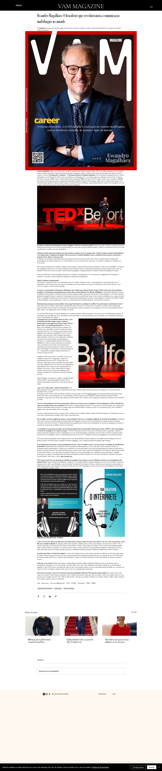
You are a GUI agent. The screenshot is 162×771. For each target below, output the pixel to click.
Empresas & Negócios (45, 588)
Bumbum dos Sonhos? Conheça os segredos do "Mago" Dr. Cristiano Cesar (80, 641)
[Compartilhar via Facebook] (38, 596)
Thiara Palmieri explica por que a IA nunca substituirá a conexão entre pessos (117, 641)
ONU (68, 583)
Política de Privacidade (100, 767)
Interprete (81, 583)
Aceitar (151, 767)
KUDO (73, 583)
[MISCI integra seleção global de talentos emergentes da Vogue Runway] (42, 626)
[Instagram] (46, 694)
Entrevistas (58, 588)
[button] (19, 5)
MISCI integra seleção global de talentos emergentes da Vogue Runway (39, 641)
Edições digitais (69, 588)
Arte (38, 583)
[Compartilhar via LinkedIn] (50, 596)
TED (88, 583)
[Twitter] (44, 694)
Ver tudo (134, 612)
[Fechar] (159, 767)
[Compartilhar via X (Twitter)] (44, 596)
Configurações (138, 767)
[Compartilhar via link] (56, 596)
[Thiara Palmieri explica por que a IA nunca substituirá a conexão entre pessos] (119, 626)
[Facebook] (49, 694)
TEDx (93, 583)
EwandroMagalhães (57, 583)
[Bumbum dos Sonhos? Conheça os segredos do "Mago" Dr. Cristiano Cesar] (81, 626)
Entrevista (45, 583)
